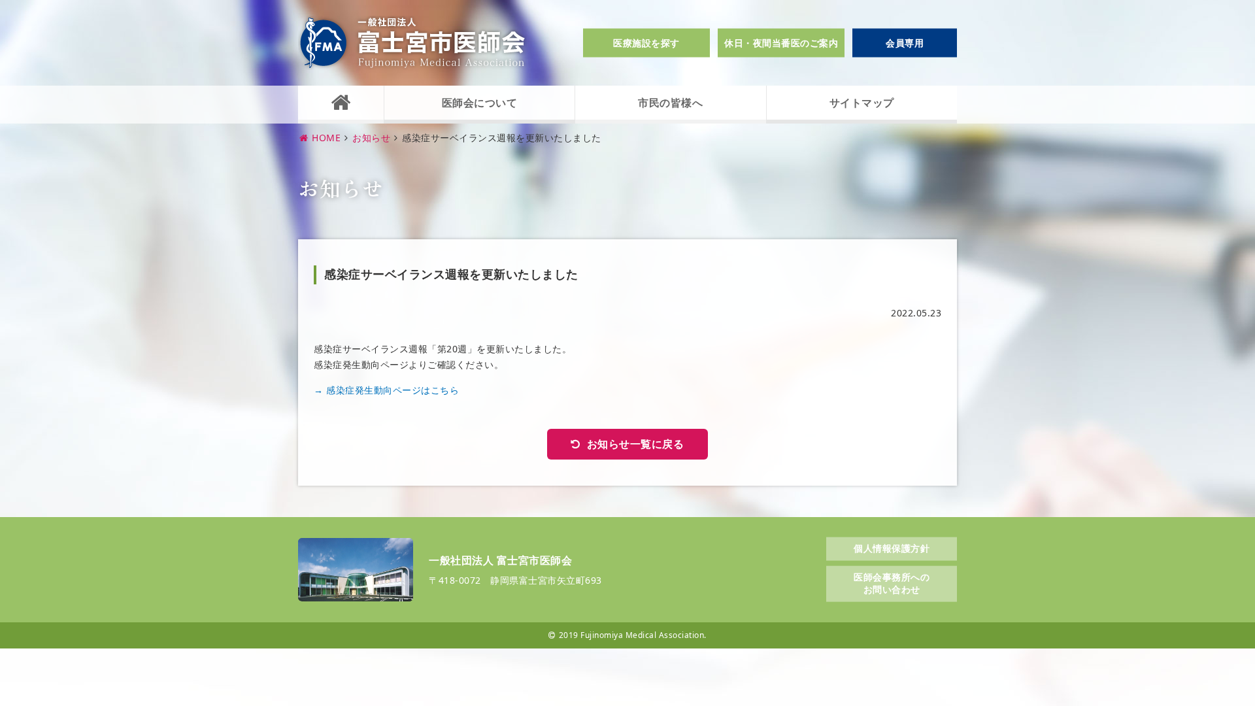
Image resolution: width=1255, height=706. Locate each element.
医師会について (480, 102)
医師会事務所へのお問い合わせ (891, 583)
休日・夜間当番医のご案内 (781, 43)
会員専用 (905, 43)
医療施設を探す (646, 43)
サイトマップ (861, 102)
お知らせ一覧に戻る (635, 444)
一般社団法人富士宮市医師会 (412, 43)
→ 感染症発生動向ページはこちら (386, 390)
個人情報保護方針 (891, 548)
